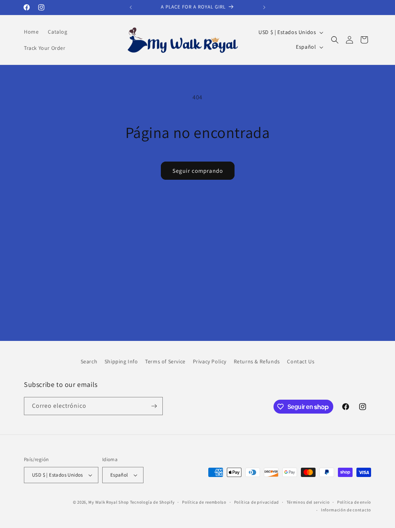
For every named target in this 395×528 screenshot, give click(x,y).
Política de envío (354, 502)
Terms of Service (165, 361)
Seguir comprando (197, 170)
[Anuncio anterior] (130, 7)
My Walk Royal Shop (108, 502)
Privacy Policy (209, 361)
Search (89, 361)
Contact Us (300, 361)
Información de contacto (346, 510)
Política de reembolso (204, 502)
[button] (334, 39)
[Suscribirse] (153, 406)
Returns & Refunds (257, 361)
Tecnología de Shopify (152, 502)
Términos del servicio (308, 502)
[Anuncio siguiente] (264, 7)
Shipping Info (121, 361)
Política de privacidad (256, 502)
